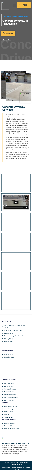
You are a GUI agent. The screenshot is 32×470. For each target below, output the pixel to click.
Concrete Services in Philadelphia (15, 462)
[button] (14, 5)
